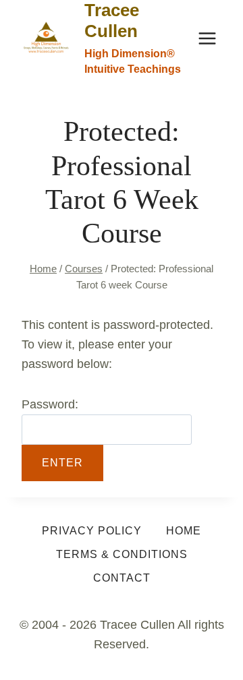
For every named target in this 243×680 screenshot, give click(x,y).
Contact (122, 578)
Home (183, 530)
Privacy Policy (92, 530)
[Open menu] (207, 38)
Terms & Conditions (122, 554)
